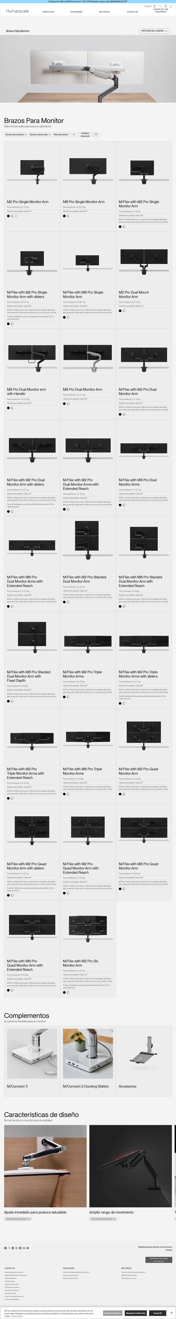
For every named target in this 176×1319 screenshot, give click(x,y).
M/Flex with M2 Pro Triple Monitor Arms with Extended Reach (25, 773)
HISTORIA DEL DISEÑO (152, 30)
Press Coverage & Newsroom (14, 1296)
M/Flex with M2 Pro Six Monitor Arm (80, 963)
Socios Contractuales (12, 1284)
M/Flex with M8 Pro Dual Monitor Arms (138, 482)
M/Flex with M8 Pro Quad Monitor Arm (138, 866)
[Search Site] (160, 6)
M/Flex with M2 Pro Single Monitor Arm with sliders (27, 294)
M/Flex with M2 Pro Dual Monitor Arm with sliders (26, 482)
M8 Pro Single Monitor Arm (84, 202)
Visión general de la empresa (14, 1272)
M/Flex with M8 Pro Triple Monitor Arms (82, 771)
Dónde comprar (10, 1281)
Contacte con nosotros (12, 1287)
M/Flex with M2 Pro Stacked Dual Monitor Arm (84, 579)
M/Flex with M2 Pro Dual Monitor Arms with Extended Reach (81, 484)
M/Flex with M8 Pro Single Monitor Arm (83, 294)
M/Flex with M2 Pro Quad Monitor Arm (138, 771)
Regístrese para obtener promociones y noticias (155, 1248)
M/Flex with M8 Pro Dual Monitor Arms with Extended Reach (25, 581)
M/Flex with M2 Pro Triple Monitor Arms (82, 674)
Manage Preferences (113, 1313)
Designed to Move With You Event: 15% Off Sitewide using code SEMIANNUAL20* (88, 2)
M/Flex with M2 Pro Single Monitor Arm (139, 204)
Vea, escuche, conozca (129, 1278)
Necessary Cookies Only (135, 1313)
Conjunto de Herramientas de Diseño (133, 1272)
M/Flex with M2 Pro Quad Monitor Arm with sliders (26, 866)
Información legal (10, 1293)
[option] (45, 1173)
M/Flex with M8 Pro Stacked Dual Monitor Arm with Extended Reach (140, 581)
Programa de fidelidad (12, 1299)
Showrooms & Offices (12, 1290)
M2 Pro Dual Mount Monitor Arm (134, 294)
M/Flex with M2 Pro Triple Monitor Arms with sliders (138, 674)
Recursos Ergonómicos (70, 1278)
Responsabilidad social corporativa (16, 1275)
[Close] (172, 1313)
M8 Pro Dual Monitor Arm (82, 389)
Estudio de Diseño (10, 1278)
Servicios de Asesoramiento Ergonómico (76, 1272)
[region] (88, 1313)
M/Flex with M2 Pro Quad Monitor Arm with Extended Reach (81, 868)
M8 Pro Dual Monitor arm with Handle (26, 391)
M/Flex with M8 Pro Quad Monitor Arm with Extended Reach (25, 965)
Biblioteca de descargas (129, 1275)
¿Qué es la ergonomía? (70, 1275)
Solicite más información (17, 1219)
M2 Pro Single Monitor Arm (28, 202)
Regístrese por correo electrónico (159, 1260)
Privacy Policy (17, 1316)
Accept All (158, 1313)
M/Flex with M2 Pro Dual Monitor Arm (137, 391)
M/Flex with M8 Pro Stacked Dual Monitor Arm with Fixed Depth (28, 676)
